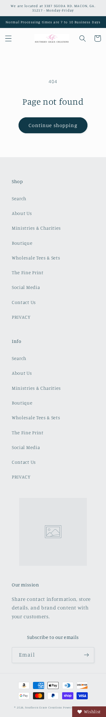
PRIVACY (21, 317)
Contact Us (24, 302)
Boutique (22, 243)
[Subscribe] (86, 655)
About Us (22, 213)
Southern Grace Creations (43, 707)
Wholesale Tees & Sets (36, 258)
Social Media (26, 287)
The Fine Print (28, 272)
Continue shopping (53, 125)
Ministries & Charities (36, 228)
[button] (8, 38)
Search (19, 198)
